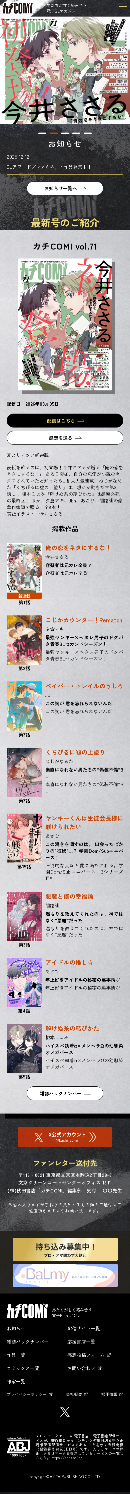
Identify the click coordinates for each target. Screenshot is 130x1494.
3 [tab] (65, 133)
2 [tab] (54, 133)
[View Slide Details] (65, 70)
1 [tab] (42, 133)
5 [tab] (88, 133)
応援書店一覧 (81, 1341)
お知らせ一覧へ (60, 188)
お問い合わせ (81, 1368)
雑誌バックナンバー (61, 1093)
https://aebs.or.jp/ (66, 1457)
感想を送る (60, 437)
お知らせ (16, 1328)
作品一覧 (16, 1354)
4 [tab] (76, 133)
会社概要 (74, 1394)
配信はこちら (61, 420)
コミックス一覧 (23, 1368)
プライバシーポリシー (27, 1394)
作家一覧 (16, 1381)
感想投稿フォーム (86, 1354)
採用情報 (109, 1394)
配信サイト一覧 (83, 1328)
